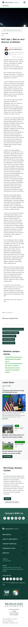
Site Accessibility (14, 614)
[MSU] (10, 530)
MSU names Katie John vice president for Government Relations (12, 370)
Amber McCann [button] (14, 318)
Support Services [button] (10, 543)
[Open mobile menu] (24, 2)
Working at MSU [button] (9, 548)
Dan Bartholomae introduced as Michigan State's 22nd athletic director (13, 359)
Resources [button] (7, 534)
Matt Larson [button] (5, 318)
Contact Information (14, 609)
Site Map (14, 611)
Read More (5, 418)
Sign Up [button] (7, 498)
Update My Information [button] (12, 502)
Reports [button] (6, 553)
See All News (7, 456)
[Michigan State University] (10, 2)
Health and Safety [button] (10, 539)
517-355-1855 (7, 561)
